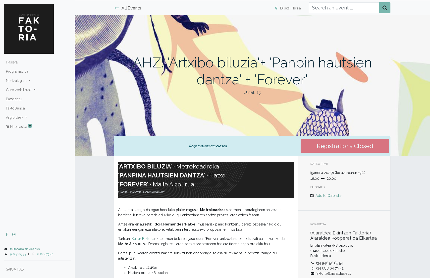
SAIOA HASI (15, 269)
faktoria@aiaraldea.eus (25, 249)
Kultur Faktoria (143, 239)
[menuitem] (37, 62)
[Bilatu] (384, 7)
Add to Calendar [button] (329, 196)
